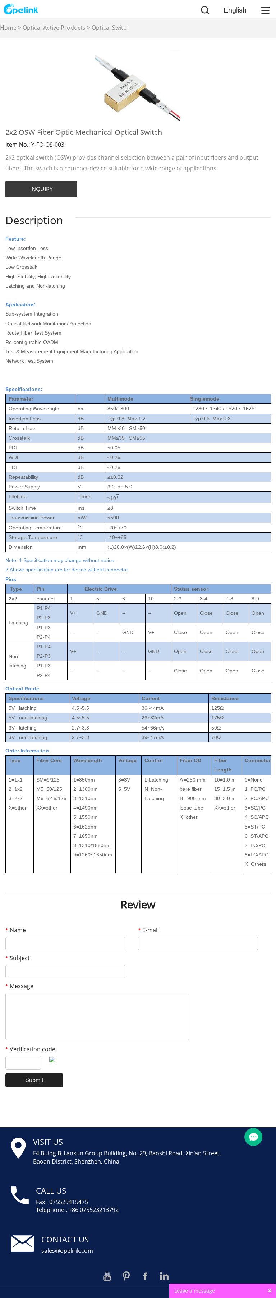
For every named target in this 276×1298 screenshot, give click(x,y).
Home (8, 28)
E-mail (148, 930)
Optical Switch (111, 28)
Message (19, 986)
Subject (17, 958)
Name (15, 930)
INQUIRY (41, 189)
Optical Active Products (54, 28)
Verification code (30, 1049)
